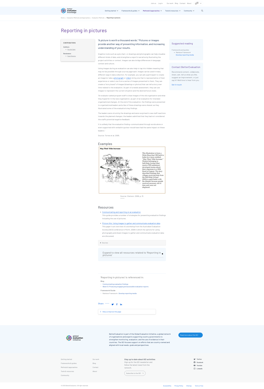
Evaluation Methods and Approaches (78, 18)
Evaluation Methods (98, 18)
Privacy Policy (178, 386)
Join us (153, 3)
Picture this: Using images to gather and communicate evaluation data (131, 223)
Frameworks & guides (69, 363)
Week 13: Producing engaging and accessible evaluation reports (125, 287)
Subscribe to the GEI (133, 373)
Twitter (199, 359)
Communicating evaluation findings (115, 284)
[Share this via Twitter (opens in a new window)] (112, 304)
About (189, 3)
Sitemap (189, 386)
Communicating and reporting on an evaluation (121, 212)
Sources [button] (105, 243)
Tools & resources (67, 371)
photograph (119, 78)
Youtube (199, 365)
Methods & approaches (69, 367)
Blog (176, 3)
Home (63, 18)
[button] (202, 11)
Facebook (200, 362)
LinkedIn (199, 369)
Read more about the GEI (189, 335)
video (128, 78)
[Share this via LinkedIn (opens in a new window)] (121, 304)
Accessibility (167, 386)
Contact (182, 3)
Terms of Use (199, 386)
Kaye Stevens (71, 56)
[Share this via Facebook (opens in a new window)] (117, 304)
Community (65, 375)
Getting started (66, 359)
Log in (160, 3)
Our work (170, 3)
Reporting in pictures (113, 18)
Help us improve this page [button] (111, 312)
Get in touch (177, 84)
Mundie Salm (71, 49)
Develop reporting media (128, 293)
